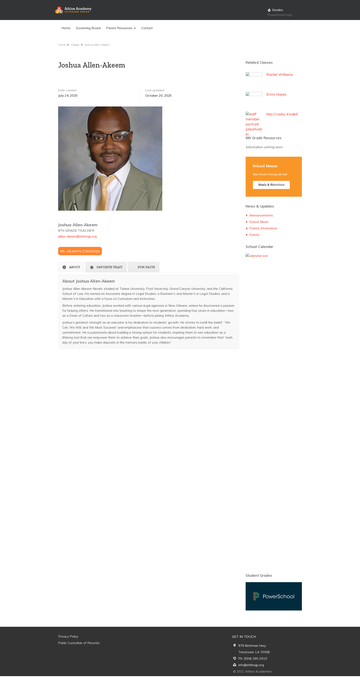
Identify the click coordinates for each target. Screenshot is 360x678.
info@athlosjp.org (251, 665)
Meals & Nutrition (271, 184)
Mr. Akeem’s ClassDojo (80, 251)
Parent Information (263, 228)
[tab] (71, 267)
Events (254, 235)
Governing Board (88, 28)
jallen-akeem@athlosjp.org (77, 236)
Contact (147, 28)
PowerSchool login (280, 14)
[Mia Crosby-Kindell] (254, 268)
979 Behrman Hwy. (252, 646)
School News (259, 222)
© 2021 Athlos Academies (252, 671)
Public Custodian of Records (79, 643)
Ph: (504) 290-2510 (252, 658)
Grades (277, 10)
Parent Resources (119, 28)
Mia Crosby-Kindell (282, 114)
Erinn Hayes (276, 94)
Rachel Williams (279, 74)
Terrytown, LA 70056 (254, 652)
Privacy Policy (68, 636)
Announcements (261, 215)
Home (65, 28)
